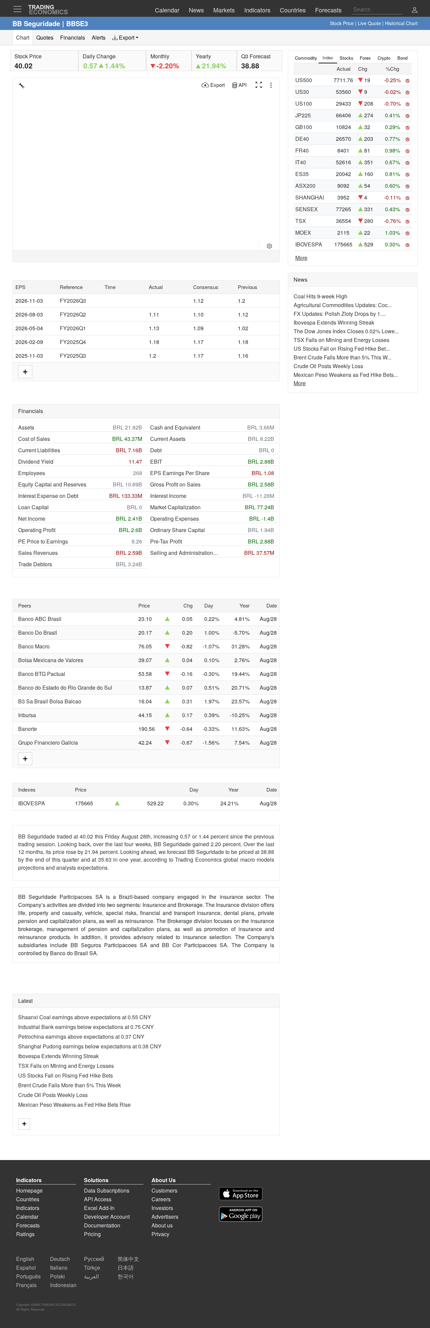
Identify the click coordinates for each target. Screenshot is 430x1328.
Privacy (160, 1234)
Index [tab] (327, 57)
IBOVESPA (31, 803)
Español (26, 1267)
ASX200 (305, 185)
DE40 (302, 138)
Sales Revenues (38, 553)
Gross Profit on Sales (175, 484)
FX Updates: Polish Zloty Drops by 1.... (340, 313)
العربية (91, 1276)
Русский (94, 1259)
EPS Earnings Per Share (180, 473)
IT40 (300, 162)
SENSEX (306, 209)
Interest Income (168, 496)
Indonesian (63, 1285)
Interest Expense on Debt (48, 496)
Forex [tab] (365, 58)
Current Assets (167, 439)
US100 (303, 103)
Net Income (31, 518)
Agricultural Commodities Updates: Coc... (343, 305)
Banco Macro (34, 646)
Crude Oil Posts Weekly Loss (53, 1095)
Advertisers (165, 1216)
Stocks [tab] (346, 58)
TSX (300, 221)
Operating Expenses (174, 518)
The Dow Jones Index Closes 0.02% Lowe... (346, 331)
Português (28, 1276)
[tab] (125, 37)
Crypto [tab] (384, 58)
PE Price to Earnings (43, 541)
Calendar (27, 1216)
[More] (24, 1124)
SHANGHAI (309, 197)
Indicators (27, 1208)
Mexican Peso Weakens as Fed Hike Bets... (346, 375)
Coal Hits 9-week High (320, 296)
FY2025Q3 (73, 355)
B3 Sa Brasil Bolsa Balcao (49, 701)
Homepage (29, 1190)
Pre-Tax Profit (166, 541)
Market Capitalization (175, 507)
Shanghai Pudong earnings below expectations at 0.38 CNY (90, 1046)
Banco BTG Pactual (41, 674)
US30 (302, 92)
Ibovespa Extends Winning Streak (58, 1056)
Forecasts (28, 1225)
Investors (162, 1208)
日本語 (126, 1267)
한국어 (126, 1276)
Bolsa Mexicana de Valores (50, 660)
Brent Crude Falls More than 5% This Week (69, 1085)
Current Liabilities (39, 450)
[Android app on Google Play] (240, 1215)
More (301, 258)
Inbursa (27, 715)
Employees (31, 473)
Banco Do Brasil (37, 632)
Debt (156, 450)
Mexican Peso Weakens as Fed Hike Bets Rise (74, 1104)
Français (26, 1285)
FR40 (302, 150)
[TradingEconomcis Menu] (19, 9)
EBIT (156, 461)
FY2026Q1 (73, 328)
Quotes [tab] (44, 37)
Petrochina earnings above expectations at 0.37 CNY (81, 1036)
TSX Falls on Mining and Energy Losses (66, 1066)
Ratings (25, 1234)
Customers (164, 1190)
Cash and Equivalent (175, 427)
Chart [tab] (22, 37)
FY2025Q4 (73, 342)
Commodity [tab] (306, 58)
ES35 (302, 174)
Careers (161, 1199)
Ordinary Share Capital (177, 530)
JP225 (303, 115)
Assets (26, 427)
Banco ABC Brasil (39, 619)
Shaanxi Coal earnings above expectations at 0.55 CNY (84, 1017)
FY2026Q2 (73, 314)
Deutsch (60, 1259)
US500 (303, 80)
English (25, 1259)
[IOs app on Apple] (240, 1194)
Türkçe (92, 1267)
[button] (414, 10)
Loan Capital (33, 507)
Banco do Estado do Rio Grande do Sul (65, 687)
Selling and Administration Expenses (184, 553)
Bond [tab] (402, 58)
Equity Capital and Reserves (52, 484)
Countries (27, 1199)
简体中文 (128, 1259)
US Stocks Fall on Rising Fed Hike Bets (65, 1075)
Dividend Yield (35, 461)
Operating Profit (36, 530)
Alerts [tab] (98, 37)
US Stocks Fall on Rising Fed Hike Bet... (342, 348)
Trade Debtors (35, 564)
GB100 (303, 127)
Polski (57, 1276)
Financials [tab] (72, 37)
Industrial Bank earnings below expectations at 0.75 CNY (86, 1027)
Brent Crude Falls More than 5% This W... (342, 357)
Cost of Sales (34, 439)
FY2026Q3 (73, 300)
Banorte (27, 729)
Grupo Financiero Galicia (48, 742)
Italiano (59, 1267)
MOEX (303, 232)
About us (162, 1225)
